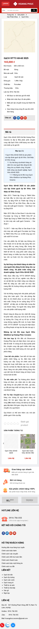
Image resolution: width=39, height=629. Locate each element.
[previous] (4, 448)
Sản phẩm (21, 15)
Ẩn (22, 151)
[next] (35, 448)
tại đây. (18, 415)
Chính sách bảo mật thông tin (12, 563)
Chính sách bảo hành (9, 551)
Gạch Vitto (25, 17)
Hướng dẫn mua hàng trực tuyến (13, 547)
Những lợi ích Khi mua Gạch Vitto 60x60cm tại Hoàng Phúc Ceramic (21, 177)
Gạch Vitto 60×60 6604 (11, 452)
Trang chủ (10, 15)
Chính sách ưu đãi (8, 566)
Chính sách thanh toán (10, 560)
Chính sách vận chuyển (10, 554)
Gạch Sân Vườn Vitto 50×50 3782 (28, 452)
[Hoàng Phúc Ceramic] (23, 4)
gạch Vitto (12, 415)
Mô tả (8, 132)
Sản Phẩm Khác (12, 17)
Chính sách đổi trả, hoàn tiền (12, 557)
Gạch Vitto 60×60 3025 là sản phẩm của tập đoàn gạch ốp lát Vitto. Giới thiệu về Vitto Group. (19, 157)
